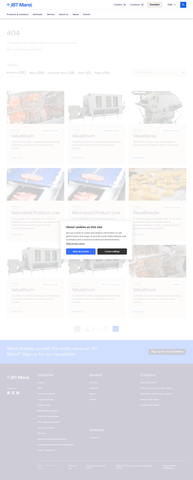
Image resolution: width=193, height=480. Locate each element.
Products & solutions (17, 15)
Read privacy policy (75, 243)
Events (86, 15)
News (76, 15)
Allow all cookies (81, 251)
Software (37, 15)
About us (63, 15)
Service (51, 15)
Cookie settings (112, 251)
